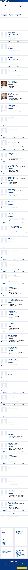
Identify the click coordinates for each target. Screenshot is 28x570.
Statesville (3, 533)
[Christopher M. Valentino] (4, 302)
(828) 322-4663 (10, 84)
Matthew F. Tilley (12, 275)
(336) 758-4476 (10, 96)
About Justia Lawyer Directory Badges (20, 551)
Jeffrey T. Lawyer (11, 177)
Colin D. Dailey (11, 490)
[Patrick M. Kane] (4, 398)
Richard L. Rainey (12, 371)
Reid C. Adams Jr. (11, 153)
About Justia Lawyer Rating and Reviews (20, 556)
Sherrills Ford (4, 534)
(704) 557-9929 (10, 241)
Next (14, 513)
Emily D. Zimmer (11, 419)
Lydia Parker (11, 467)
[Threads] (14, 561)
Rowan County (4, 544)
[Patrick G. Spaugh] (4, 362)
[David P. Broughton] (4, 167)
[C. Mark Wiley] (4, 216)
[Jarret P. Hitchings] (4, 505)
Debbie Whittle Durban (13, 443)
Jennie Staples (11, 263)
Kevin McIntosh (11, 81)
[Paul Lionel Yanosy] (4, 47)
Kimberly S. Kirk (11, 117)
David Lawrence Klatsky (13, 226)
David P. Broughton (12, 165)
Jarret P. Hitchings (12, 502)
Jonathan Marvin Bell (13, 32)
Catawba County (4, 543)
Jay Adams (10, 57)
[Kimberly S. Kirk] (4, 120)
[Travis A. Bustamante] (4, 410)
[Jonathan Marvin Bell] (4, 35)
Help (14, 563)
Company (12, 563)
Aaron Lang (10, 455)
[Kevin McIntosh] (4, 83)
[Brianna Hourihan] (4, 108)
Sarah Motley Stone (12, 335)
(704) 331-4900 (10, 278)
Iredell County (4, 542)
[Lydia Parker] (4, 469)
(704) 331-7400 (10, 314)
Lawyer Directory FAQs (19, 552)
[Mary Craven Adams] (4, 131)
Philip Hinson (11, 238)
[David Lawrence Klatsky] (4, 228)
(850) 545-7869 (10, 61)
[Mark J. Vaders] (4, 204)
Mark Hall (10, 93)
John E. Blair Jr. (11, 478)
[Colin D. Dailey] (4, 493)
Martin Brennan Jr (12, 70)
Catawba (3, 535)
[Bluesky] (15, 561)
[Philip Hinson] (4, 241)
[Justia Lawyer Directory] (6, 1)
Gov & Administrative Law (19, 531)
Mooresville (3, 532)
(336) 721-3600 (10, 131)
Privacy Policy (22, 563)
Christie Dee (10, 431)
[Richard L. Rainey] (4, 374)
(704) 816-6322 (10, 229)
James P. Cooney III (12, 383)
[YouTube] (11, 561)
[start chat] (25, 568)
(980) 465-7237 (10, 302)
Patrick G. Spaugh (12, 359)
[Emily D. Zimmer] (4, 422)
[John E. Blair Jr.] (4, 481)
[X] (16, 561)
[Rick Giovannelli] (4, 314)
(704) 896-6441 (10, 73)
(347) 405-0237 (10, 326)
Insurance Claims (18, 532)
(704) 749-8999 (10, 493)
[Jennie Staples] (4, 265)
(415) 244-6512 (10, 48)
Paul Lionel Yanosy (12, 45)
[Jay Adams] (4, 60)
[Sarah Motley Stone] (4, 338)
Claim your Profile (18, 553)
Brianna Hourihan (12, 105)
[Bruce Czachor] (4, 326)
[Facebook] (12, 561)
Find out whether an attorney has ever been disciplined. (6, 552)
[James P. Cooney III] (4, 386)
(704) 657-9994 (10, 36)
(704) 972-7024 (10, 290)
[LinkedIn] (10, 561)
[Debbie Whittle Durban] (4, 446)
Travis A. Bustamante (13, 408)
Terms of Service (18, 563)
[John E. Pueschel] (4, 192)
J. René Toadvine (11, 287)
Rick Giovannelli (11, 311)
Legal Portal (9, 563)
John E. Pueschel (11, 189)
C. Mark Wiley (11, 213)
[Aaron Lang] (4, 457)
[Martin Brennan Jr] (4, 72)
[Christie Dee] (4, 434)
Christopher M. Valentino (13, 299)
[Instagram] (13, 561)
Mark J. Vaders (11, 201)
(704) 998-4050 (10, 108)
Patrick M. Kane (11, 396)
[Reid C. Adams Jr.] (4, 155)
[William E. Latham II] (4, 253)
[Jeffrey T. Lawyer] (4, 180)
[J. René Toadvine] (4, 289)
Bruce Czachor (11, 323)
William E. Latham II (12, 250)
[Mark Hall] (4, 96)
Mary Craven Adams (12, 129)
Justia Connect (5, 563)
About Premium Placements (20, 554)
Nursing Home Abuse (19, 533)
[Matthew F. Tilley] (4, 277)
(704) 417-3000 (10, 410)
